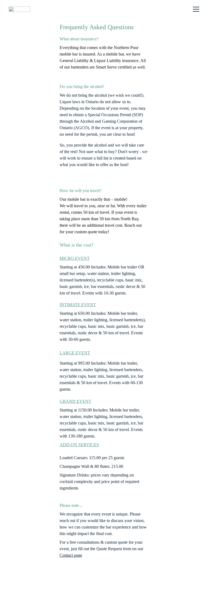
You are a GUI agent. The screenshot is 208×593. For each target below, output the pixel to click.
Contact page (71, 555)
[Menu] (196, 9)
